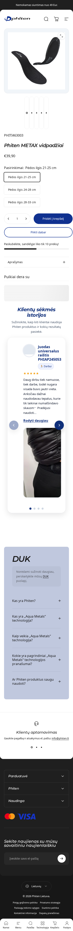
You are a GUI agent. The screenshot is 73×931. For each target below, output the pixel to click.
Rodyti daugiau (35, 420)
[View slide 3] (41, 747)
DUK (46, 576)
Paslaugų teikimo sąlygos (26, 907)
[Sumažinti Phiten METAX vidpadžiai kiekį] (8, 219)
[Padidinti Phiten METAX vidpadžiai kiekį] (26, 219)
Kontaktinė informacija (25, 913)
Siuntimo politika (50, 907)
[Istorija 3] (39, 509)
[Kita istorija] (59, 425)
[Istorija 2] (34, 509)
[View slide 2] (36, 747)
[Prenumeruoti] (62, 859)
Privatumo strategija (50, 902)
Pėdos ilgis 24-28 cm (22, 190)
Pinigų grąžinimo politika (25, 902)
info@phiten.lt (60, 738)
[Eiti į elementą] (26, 113)
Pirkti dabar (38, 232)
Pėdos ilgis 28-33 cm (22, 202)
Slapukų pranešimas (49, 913)
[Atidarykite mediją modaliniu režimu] (61, 36)
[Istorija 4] (43, 509)
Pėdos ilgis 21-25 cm (22, 177)
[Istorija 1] (30, 509)
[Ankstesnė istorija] (13, 425)
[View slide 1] (31, 747)
